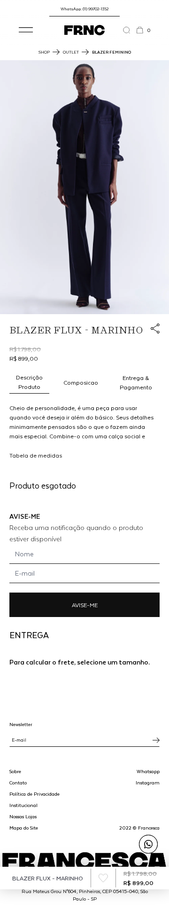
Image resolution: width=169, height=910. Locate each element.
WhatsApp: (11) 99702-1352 (84, 8)
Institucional (23, 805)
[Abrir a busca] (129, 30)
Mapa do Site (23, 827)
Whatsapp (148, 771)
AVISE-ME (85, 604)
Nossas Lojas (23, 816)
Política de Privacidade (34, 794)
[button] (26, 30)
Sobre (15, 771)
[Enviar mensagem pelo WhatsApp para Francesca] (148, 844)
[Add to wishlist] (103, 878)
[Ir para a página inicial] (84, 30)
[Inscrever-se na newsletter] (156, 740)
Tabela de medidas (35, 455)
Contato (18, 782)
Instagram (148, 782)
